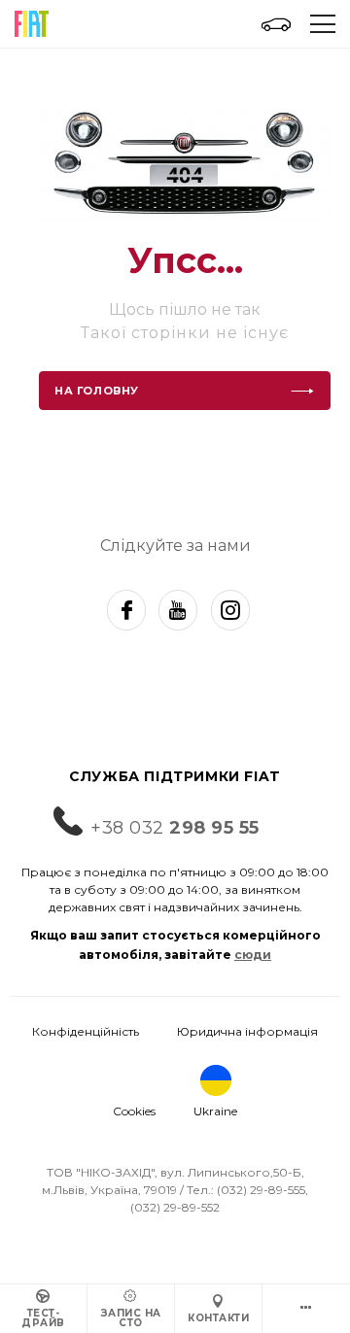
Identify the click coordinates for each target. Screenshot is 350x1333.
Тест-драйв (43, 1318)
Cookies (134, 1111)
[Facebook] (126, 610)
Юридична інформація (247, 1031)
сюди (252, 954)
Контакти (218, 1318)
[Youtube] (177, 610)
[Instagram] (230, 610)
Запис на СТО (131, 1318)
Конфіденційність (85, 1031)
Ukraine (215, 1111)
